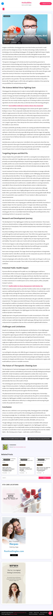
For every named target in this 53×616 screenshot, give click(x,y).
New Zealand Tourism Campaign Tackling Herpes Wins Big (26, 469)
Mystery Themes (13, 614)
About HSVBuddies (44, 612)
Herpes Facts (36, 612)
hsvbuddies (14, 42)
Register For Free (46, 3)
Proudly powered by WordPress (19, 612)
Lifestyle (31, 612)
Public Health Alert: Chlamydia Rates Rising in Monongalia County (8, 469)
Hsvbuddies (26, 2)
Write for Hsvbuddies (33, 614)
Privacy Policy (41, 614)
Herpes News (6, 31)
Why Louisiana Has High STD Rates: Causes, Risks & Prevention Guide (43, 469)
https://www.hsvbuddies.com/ (19, 447)
